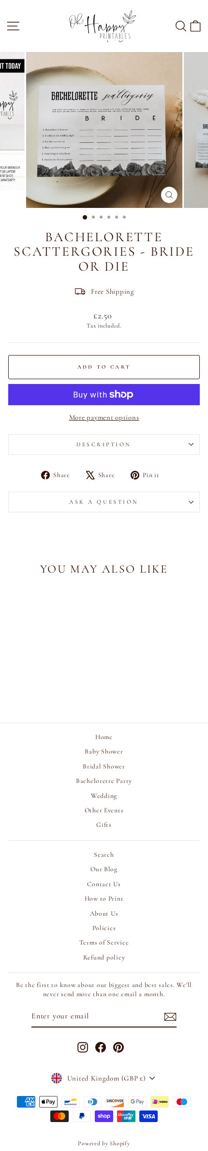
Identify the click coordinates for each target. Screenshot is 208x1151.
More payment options (104, 417)
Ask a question (103, 501)
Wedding (104, 796)
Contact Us (103, 884)
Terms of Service (104, 942)
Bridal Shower (104, 766)
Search (104, 854)
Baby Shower (104, 751)
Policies (104, 928)
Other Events (104, 810)
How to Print (104, 898)
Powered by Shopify (104, 1143)
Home (104, 737)
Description (104, 444)
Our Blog (104, 869)
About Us (104, 913)
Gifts (104, 825)
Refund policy (104, 957)
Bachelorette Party (104, 781)
